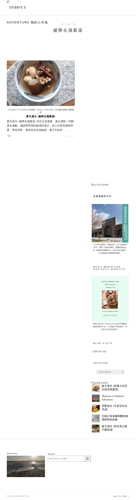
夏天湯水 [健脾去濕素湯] (40, 116)
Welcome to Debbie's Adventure (113, 397)
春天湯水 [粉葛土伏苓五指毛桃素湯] (114, 387)
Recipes (49, 110)
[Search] (87, 458)
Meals (40, 110)
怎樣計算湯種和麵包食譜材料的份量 (115, 418)
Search (51, 454)
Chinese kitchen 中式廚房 (21, 110)
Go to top (120, 496)
